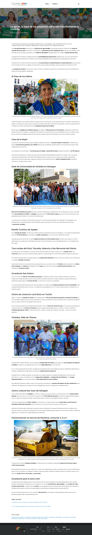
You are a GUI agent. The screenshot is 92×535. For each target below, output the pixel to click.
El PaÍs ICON (48, 531)
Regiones (54, 4)
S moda (54, 531)
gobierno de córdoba (42, 517)
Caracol (68, 527)
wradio (43, 529)
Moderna (37, 531)
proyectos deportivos (18, 518)
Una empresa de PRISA (20, 528)
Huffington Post (33, 529)
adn (64, 527)
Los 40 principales (37, 527)
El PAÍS (31, 527)
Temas (47, 4)
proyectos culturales (69, 517)
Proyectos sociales (31, 518)
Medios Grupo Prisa (20, 531)
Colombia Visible (30, 517)
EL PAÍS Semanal (58, 529)
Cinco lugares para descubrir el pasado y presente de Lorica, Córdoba (31, 506)
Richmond (30, 531)
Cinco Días (49, 529)
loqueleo (59, 531)
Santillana (43, 527)
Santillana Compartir (50, 527)
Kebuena (67, 529)
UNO (40, 529)
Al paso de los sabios (18, 517)
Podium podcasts (43, 531)
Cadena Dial (53, 529)
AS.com (59, 527)
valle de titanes (42, 518)
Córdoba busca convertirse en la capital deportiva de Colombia (29, 502)
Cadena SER (55, 527)
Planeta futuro (62, 529)
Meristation (65, 531)
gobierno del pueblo (56, 517)
